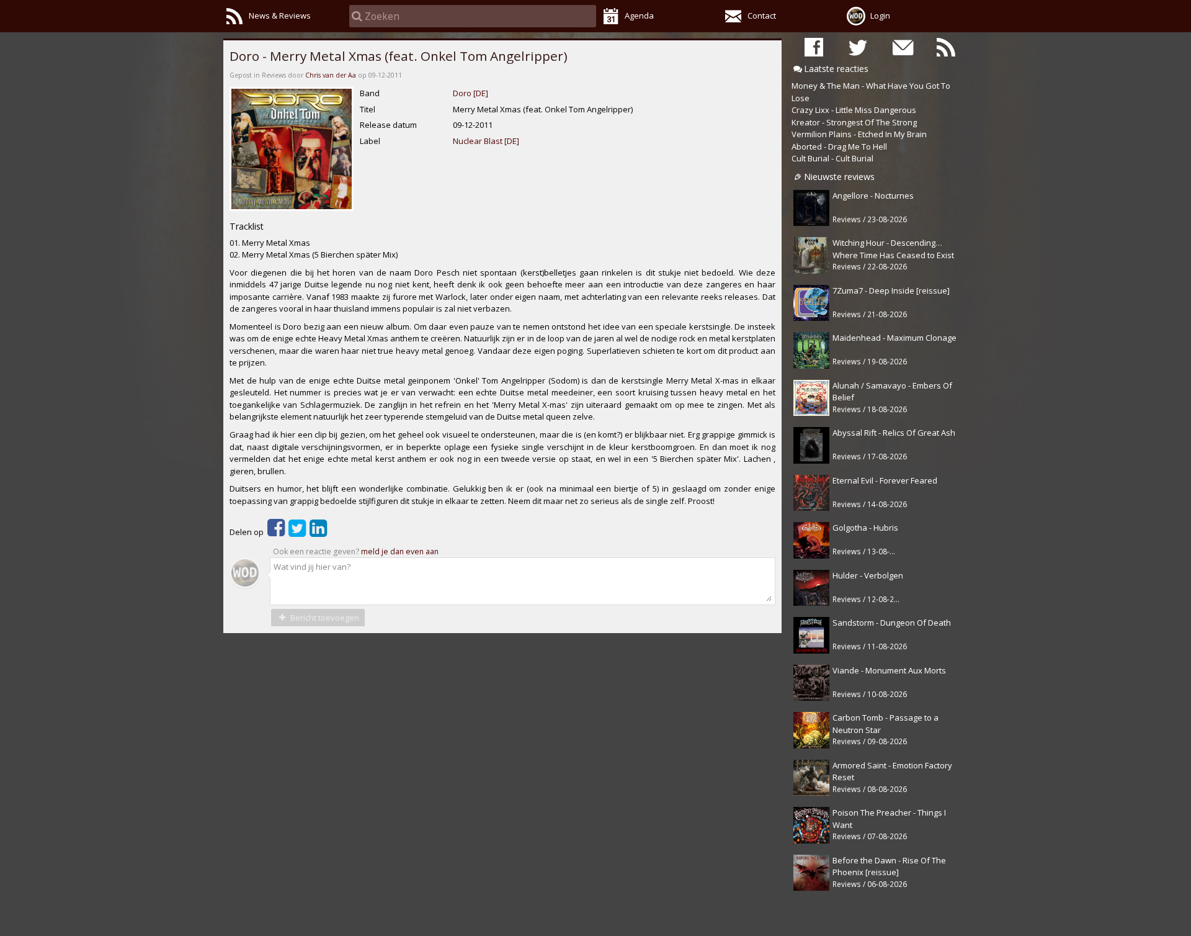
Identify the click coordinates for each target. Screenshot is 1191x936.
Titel (367, 109)
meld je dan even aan (400, 551)
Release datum (388, 124)
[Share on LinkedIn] (318, 532)
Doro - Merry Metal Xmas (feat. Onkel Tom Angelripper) (399, 56)
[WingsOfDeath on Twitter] (858, 47)
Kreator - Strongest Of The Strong (854, 122)
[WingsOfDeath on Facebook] (814, 47)
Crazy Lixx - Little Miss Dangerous (854, 109)
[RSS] (946, 47)
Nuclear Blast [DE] (486, 140)
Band (370, 93)
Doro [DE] (470, 93)
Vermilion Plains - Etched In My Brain (859, 134)
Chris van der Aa (330, 75)
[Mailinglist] (902, 47)
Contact (761, 15)
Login (880, 15)
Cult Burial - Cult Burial (832, 158)
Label (370, 140)
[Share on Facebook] (276, 532)
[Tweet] (297, 532)
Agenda (639, 15)
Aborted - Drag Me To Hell (839, 146)
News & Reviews (280, 15)
